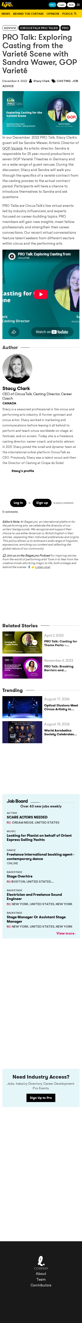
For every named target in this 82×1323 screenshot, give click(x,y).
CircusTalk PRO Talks (39, 28)
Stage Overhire (19, 876)
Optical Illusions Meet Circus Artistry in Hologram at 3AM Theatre (61, 711)
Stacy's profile (23, 471)
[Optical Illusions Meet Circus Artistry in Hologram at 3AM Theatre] (23, 707)
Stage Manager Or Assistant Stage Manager (36, 919)
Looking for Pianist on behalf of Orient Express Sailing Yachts (39, 837)
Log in (18, 502)
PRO (52, 5)
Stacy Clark (41, 81)
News (6, 13)
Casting (64, 81)
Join (71, 4)
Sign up (42, 502)
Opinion (53, 13)
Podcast (69, 13)
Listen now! (42, 567)
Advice (10, 28)
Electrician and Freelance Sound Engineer (34, 897)
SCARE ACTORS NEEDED (27, 817)
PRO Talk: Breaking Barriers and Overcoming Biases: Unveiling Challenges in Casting (60, 668)
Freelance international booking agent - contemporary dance (40, 856)
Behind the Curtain (28, 13)
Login (61, 5)
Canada (9, 403)
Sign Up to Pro (41, 1097)
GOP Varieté (12, 148)
